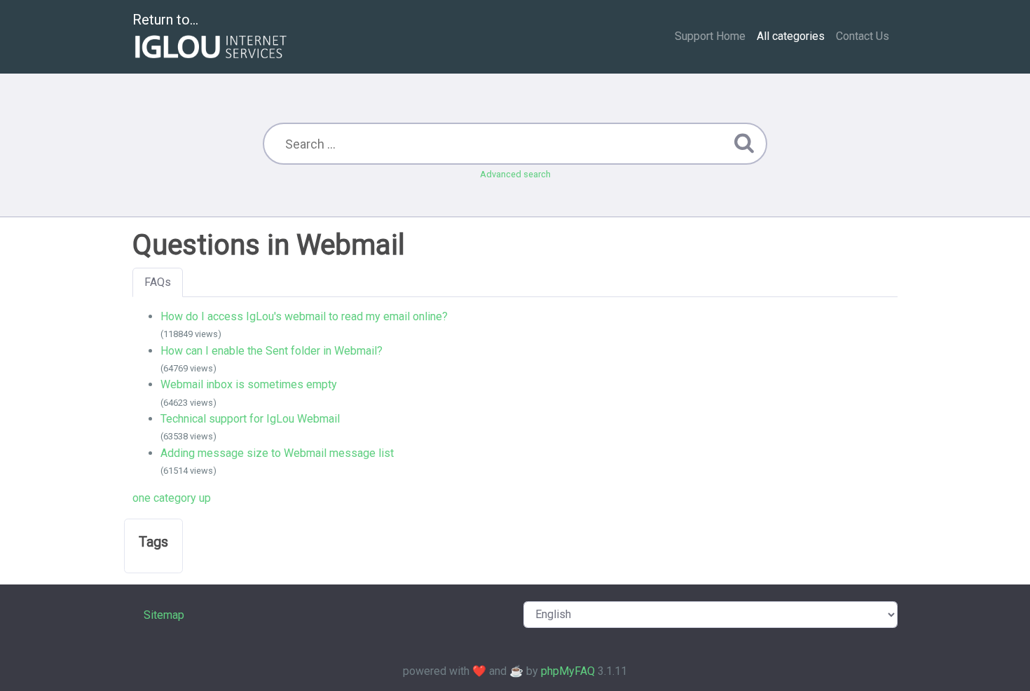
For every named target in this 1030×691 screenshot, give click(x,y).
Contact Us (862, 36)
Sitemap (164, 615)
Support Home (710, 36)
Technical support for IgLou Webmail (250, 418)
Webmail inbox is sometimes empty (248, 384)
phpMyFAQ (568, 671)
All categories (791, 36)
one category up (171, 498)
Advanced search (515, 174)
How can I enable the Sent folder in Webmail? (271, 350)
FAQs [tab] (157, 282)
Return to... (165, 19)
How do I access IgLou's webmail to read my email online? (304, 316)
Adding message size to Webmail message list (277, 453)
